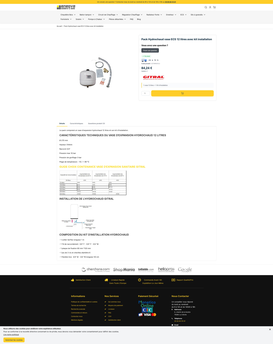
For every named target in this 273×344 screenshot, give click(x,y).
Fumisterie (65, 19)
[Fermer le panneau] (270, 329)
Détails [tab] (62, 123)
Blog (139, 19)
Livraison (110, 309)
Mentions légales (77, 320)
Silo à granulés (197, 15)
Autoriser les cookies (14, 340)
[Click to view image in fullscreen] (95, 73)
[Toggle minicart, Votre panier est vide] (214, 7)
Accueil (59, 26)
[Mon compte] (210, 7)
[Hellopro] (166, 269)
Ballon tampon (85, 15)
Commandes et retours (79, 313)
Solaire (78, 19)
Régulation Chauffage (131, 15)
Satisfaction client (114, 320)
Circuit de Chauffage (106, 15)
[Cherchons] (96, 270)
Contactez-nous (76, 316)
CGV (109, 316)
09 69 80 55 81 (170, 2)
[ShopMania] (124, 270)
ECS (182, 15)
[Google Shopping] (185, 269)
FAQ (131, 19)
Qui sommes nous (114, 302)
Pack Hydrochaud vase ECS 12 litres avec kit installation (83, 26)
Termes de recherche (78, 305)
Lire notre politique (11, 335)
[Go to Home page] (67, 7)
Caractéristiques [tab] (76, 123)
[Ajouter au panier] (182, 93)
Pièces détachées (116, 19)
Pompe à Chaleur (95, 19)
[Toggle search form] (206, 7)
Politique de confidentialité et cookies (84, 302)
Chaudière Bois (67, 15)
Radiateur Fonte (153, 15)
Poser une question (150, 50)
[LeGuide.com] (146, 270)
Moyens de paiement (115, 305)
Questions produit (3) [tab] (96, 123)
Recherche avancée (78, 309)
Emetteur (170, 15)
